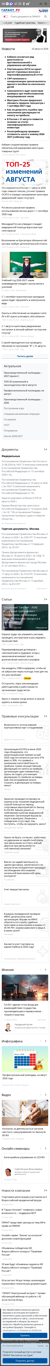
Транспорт (24, 217)
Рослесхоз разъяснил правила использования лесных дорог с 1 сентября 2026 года (25, 211)
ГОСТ (6, 425)
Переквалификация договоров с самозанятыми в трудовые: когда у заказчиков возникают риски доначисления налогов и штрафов (20, 654)
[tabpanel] (25, 96)
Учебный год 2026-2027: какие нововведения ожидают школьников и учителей (23, 283)
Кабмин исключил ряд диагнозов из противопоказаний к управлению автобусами (21, 61)
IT (21, 678)
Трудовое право (11, 852)
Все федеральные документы (14, 523)
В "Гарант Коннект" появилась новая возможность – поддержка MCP (22, 1211)
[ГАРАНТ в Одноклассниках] (24, 3)
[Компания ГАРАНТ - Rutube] (28, 3)
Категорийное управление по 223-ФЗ (24, 1157)
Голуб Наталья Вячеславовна (28, 1169)
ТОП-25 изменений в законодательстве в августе (20, 383)
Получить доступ (25, 1360)
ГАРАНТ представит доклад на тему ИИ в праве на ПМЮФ (23, 1224)
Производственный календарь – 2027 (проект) (23, 374)
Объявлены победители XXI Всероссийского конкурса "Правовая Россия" (22, 1251)
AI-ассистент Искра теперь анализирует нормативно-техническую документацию (24, 1282)
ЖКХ (21, 705)
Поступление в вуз (14, 408)
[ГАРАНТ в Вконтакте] (3, 3)
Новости (8, 49)
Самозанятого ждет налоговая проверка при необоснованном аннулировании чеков (25, 93)
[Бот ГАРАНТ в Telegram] (19, 3)
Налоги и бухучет (27, 336)
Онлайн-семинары (16, 1148)
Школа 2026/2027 (13, 436)
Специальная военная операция (21, 413)
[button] (40, 3)
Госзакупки (10, 419)
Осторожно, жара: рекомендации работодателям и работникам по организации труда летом (20, 687)
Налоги (7, 789)
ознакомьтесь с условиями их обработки (22, 1330)
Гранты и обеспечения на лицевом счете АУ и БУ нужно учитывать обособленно (24, 315)
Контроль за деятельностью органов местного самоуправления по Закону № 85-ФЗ (24, 1132)
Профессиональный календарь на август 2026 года (24, 1076)
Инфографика (12, 1041)
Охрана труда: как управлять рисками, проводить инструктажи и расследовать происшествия (24, 637)
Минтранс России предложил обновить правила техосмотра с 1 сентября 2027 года (26, 103)
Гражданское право (13, 827)
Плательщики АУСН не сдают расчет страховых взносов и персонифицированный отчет (25, 72)
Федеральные (11, 456)
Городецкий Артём (23, 1024)
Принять (25, 1335)
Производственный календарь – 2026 (23, 401)
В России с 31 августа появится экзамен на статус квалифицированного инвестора (25, 123)
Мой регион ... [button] (42, 588)
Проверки (8, 934)
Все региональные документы (14, 588)
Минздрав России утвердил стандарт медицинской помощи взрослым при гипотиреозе (22, 227)
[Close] (46, 1345)
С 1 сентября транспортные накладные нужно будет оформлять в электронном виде (23, 300)
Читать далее (25, 356)
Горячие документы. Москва (20, 528)
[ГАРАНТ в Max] (11, 4)
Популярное (10, 430)
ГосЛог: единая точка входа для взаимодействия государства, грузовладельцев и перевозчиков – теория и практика (23, 1009)
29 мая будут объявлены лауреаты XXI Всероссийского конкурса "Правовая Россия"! (22, 1267)
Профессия (24, 247)
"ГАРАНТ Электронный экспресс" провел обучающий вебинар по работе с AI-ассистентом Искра (23, 1296)
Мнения (8, 970)
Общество (18, 201)
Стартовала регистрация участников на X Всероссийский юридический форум (24, 1198)
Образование (21, 290)
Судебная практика (25, 22)
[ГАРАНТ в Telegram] (15, 3)
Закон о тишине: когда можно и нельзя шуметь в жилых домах (23, 700)
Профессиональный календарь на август (24, 392)
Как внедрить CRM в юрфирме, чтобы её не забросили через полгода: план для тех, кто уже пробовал (25, 671)
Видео (6, 1095)
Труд (22, 349)
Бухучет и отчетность (14, 739)
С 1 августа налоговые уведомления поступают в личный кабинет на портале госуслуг (24, 329)
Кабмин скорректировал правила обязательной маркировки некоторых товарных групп (22, 148)
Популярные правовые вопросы (19, 958)
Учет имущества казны (16, 889)
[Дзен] (7, 3)
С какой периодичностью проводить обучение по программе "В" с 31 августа (24, 344)
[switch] (5, 16)
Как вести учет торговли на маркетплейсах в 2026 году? (19, 945)
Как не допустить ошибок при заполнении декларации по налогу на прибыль (24, 112)
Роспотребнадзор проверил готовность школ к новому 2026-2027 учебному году (26, 134)
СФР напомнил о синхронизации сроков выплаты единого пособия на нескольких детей (26, 82)
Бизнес (23, 154)
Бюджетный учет (27, 320)
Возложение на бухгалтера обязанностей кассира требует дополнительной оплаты (24, 242)
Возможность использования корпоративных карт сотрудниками (23, 726)
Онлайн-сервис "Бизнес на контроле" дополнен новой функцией (22, 1237)
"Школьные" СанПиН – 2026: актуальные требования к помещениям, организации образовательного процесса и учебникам (21, 615)
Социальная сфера (28, 234)
